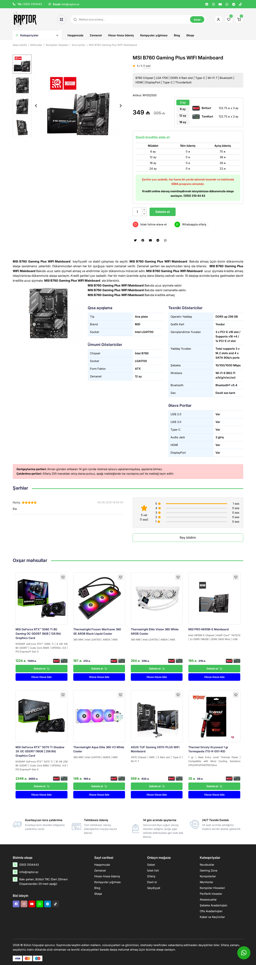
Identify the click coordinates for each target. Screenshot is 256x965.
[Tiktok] (240, 4)
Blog (177, 35)
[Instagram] (213, 4)
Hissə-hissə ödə (41, 676)
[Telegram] (234, 4)
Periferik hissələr (211, 893)
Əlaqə (190, 35)
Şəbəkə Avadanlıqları (213, 905)
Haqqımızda (75, 35)
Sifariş (151, 876)
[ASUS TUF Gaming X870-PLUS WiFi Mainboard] (157, 716)
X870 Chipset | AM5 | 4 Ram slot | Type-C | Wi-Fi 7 (157, 759)
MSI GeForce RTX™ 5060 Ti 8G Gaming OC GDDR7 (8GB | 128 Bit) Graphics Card (38, 634)
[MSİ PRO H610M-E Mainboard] (214, 598)
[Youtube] (220, 4)
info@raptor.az (70, 4)
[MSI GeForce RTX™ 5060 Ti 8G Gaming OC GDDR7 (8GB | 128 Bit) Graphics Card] (41, 598)
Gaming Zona (208, 870)
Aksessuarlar (208, 899)
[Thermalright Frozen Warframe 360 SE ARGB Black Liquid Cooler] (99, 598)
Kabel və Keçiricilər (212, 917)
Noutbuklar (207, 864)
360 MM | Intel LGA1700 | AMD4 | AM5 (95, 639)
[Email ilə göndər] (150, 240)
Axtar (197, 19)
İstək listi (153, 870)
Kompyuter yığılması (154, 35)
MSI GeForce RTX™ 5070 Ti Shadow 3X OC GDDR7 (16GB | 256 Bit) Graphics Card (40, 751)
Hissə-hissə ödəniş (121, 35)
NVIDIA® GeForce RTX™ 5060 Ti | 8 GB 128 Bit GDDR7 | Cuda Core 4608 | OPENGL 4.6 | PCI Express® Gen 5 (41, 647)
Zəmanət (96, 35)
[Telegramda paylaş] (158, 240)
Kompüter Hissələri (212, 888)
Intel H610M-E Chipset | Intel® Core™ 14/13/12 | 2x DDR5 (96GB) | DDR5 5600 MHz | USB (214, 637)
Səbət (151, 864)
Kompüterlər (208, 876)
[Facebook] (207, 4)
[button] (120, 106)
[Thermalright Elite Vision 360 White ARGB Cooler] (157, 598)
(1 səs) (147, 66)
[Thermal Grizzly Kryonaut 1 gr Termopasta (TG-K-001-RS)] (214, 716)
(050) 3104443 (32, 4)
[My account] (217, 19)
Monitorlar (206, 882)
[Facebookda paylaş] (143, 240)
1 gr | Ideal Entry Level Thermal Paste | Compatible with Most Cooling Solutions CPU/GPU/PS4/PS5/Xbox (214, 761)
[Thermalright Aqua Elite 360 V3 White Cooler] (99, 716)
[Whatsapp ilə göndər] (165, 240)
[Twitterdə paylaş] (135, 240)
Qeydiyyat (153, 888)
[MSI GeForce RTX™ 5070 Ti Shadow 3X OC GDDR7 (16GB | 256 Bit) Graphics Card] (41, 716)
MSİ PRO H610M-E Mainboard (208, 629)
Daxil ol (152, 882)
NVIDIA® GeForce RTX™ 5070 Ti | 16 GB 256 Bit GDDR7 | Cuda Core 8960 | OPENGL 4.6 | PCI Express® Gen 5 (41, 765)
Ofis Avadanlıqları (211, 911)
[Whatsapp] (227, 4)
